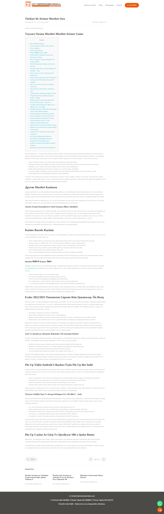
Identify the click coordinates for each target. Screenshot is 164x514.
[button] (160, 503)
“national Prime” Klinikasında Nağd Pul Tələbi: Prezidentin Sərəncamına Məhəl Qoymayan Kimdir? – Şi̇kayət (43, 96)
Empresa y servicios (90, 5)
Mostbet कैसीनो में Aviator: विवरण (38, 53)
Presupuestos (109, 5)
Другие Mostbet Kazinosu (37, 43)
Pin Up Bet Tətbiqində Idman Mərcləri (40, 136)
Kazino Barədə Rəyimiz (36, 50)
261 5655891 (86, 500)
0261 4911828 (64, 500)
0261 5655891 (132, 5)
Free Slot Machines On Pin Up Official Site (42, 116)
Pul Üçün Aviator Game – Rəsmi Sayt (40, 102)
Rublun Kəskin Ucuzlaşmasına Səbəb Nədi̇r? (42, 100)
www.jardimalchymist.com (32, 268)
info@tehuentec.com (31, 22)
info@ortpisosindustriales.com (83, 496)
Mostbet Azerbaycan (99, 22)
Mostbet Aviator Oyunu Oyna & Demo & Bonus (43, 125)
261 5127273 (108, 500)
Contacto (119, 5)
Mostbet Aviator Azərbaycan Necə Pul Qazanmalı (43, 77)
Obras (101, 5)
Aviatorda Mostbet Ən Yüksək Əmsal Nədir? (42, 113)
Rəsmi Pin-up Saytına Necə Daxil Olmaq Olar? (43, 147)
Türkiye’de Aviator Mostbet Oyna (39, 122)
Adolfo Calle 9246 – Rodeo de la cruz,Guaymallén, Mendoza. (82, 504)
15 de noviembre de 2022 (43, 22)
